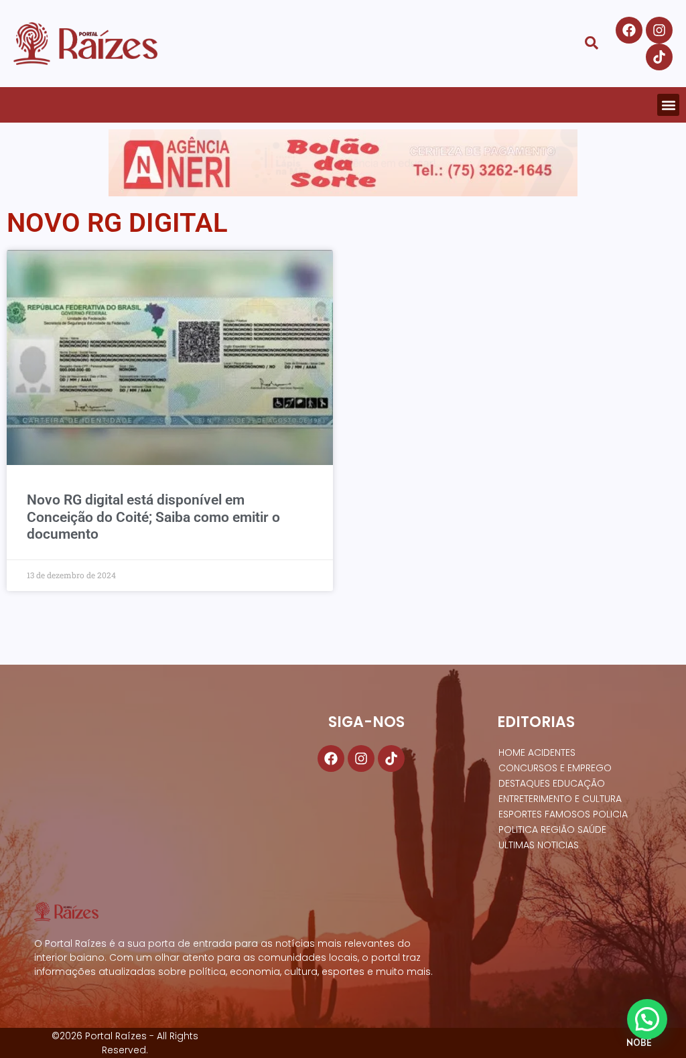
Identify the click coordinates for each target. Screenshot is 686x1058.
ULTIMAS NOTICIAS (538, 845)
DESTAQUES (524, 783)
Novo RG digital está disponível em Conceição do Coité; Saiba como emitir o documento (153, 516)
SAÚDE (591, 829)
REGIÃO (558, 829)
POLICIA (610, 814)
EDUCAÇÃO (579, 783)
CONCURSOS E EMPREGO (555, 768)
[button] (668, 105)
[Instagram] (659, 30)
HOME (511, 752)
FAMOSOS (567, 814)
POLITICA (518, 829)
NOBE (639, 1042)
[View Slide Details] (343, 162)
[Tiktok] (659, 57)
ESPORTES (520, 814)
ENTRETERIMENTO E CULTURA (560, 798)
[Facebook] (629, 30)
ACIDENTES (551, 752)
